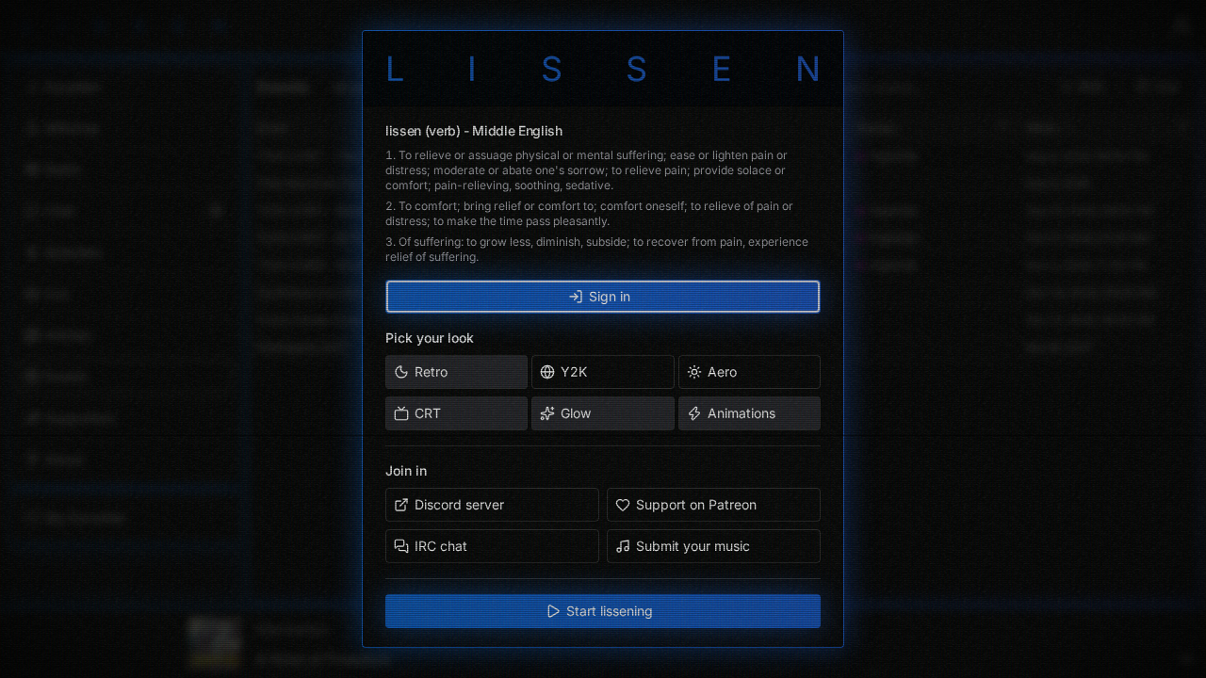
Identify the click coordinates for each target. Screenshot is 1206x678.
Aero (722, 371)
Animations (741, 413)
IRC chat (441, 546)
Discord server (459, 504)
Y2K (574, 371)
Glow (576, 413)
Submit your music (693, 546)
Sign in (609, 296)
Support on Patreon (696, 504)
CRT (428, 413)
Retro (431, 371)
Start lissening (609, 611)
